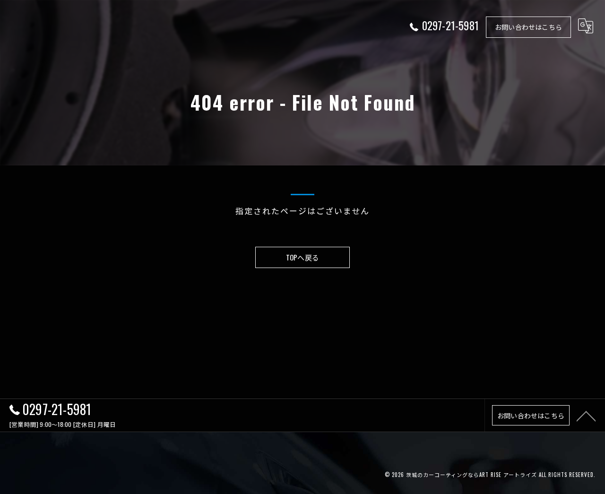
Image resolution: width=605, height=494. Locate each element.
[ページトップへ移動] (586, 415)
